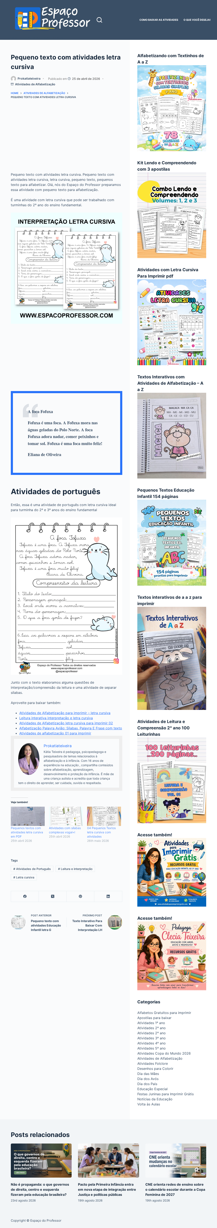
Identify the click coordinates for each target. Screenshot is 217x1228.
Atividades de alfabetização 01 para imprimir (55, 733)
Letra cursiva (23, 877)
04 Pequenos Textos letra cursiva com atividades (101, 832)
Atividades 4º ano (151, 1043)
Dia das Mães (148, 1074)
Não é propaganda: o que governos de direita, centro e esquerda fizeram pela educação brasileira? (40, 1189)
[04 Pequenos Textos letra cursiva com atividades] (104, 816)
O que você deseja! (197, 19)
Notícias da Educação (154, 1099)
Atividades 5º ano (151, 1048)
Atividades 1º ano (151, 1023)
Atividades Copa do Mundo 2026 (164, 1053)
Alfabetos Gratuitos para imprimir (164, 1013)
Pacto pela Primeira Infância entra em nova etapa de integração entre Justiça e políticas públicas (107, 1189)
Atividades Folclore (152, 1063)
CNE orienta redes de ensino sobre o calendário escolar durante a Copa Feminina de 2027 (175, 1189)
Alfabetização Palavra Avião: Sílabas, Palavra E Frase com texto (70, 728)
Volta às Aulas (148, 1104)
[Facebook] (25, 896)
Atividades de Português (32, 869)
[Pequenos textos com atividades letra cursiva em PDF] (28, 816)
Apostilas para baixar (154, 1018)
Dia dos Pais (147, 1084)
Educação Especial (152, 1089)
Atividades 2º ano (151, 1028)
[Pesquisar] (99, 20)
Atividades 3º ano (151, 1038)
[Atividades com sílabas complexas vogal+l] (66, 816)
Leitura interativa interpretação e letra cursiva (56, 718)
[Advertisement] (66, 137)
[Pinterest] (80, 896)
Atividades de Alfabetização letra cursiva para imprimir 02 (66, 723)
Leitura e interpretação (75, 869)
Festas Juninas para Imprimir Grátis (165, 1094)
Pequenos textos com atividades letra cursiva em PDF (27, 832)
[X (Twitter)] (53, 896)
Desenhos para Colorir (155, 1068)
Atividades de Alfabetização (35, 84)
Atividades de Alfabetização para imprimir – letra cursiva (64, 713)
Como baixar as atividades (158, 19)
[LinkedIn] (108, 896)
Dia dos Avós (148, 1079)
